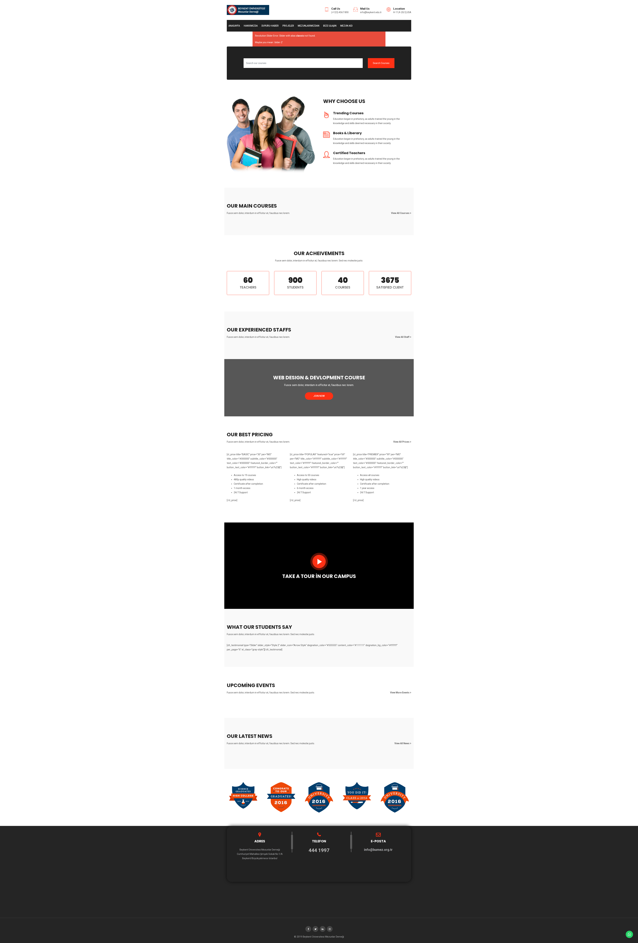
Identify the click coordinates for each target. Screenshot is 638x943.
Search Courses (381, 63)
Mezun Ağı (346, 25)
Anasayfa (234, 25)
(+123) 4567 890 (340, 12)
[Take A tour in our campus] (319, 561)
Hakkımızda (251, 25)
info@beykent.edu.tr (371, 12)
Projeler (288, 25)
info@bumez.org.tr (378, 850)
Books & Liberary (347, 133)
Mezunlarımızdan (308, 25)
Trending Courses (348, 113)
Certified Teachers (349, 153)
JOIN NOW (319, 396)
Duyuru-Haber (270, 25)
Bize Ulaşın (329, 25)
